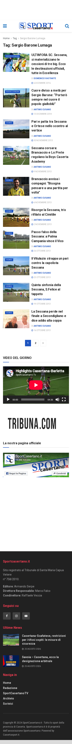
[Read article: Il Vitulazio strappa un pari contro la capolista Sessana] (16, 265)
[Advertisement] (36, 513)
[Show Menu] (5, 26)
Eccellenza (12, 56)
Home (6, 38)
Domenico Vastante (45, 78)
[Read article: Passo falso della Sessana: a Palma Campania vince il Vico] (16, 239)
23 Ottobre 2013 (42, 277)
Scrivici (8, 703)
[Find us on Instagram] (16, 616)
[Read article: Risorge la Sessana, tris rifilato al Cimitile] (16, 217)
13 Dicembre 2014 (42, 114)
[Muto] (57, 399)
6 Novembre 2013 (42, 202)
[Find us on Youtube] (26, 616)
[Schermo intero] (64, 399)
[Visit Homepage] (36, 26)
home (9, 123)
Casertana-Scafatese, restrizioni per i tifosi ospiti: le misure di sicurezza (44, 639)
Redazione (10, 688)
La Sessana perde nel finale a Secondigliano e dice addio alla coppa (48, 316)
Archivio (8, 698)
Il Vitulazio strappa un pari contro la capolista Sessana (49, 263)
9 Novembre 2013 (42, 171)
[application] (36, 385)
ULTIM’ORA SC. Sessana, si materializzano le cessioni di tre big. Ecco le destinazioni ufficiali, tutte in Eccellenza (49, 64)
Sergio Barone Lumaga (32, 38)
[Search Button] (67, 26)
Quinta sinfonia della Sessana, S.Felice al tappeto (46, 289)
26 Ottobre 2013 (42, 251)
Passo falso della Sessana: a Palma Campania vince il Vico (47, 236)
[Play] (8, 399)
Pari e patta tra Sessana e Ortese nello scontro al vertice (49, 126)
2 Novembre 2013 (42, 224)
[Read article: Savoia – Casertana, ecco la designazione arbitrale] (11, 661)
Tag (15, 38)
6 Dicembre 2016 (42, 83)
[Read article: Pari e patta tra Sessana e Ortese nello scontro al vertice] (16, 128)
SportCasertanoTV (15, 693)
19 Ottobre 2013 (42, 304)
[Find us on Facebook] (7, 616)
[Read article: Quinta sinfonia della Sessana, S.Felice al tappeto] (16, 292)
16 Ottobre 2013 (42, 330)
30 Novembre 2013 (43, 140)
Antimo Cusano (42, 109)
